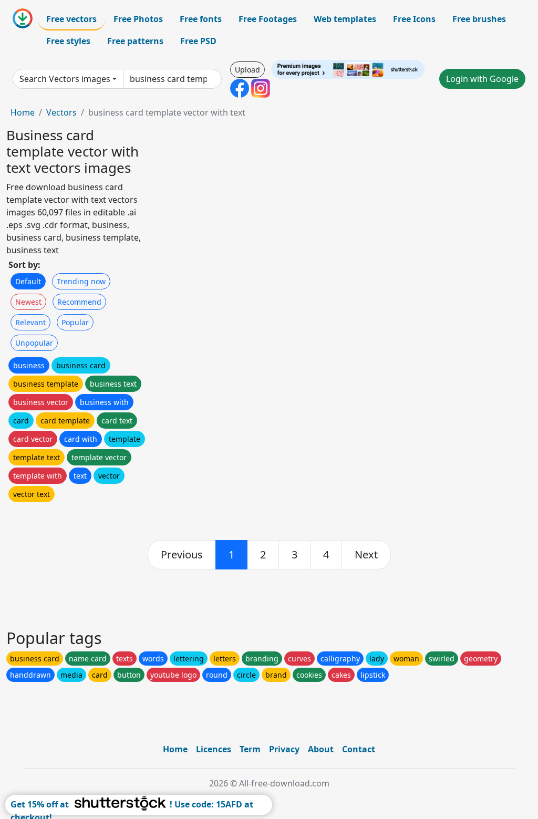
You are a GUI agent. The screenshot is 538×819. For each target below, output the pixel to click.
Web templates (345, 19)
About (321, 749)
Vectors (61, 112)
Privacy (284, 749)
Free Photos (138, 19)
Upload (247, 70)
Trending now (81, 281)
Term (250, 749)
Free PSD (198, 41)
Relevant (30, 322)
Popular (75, 322)
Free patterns (135, 41)
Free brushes (479, 19)
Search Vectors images (64, 79)
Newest (28, 302)
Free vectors (71, 19)
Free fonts (201, 19)
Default (28, 281)
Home (23, 112)
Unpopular (34, 343)
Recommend (79, 302)
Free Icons (414, 19)
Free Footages (268, 19)
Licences (213, 749)
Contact (358, 749)
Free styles (68, 41)
